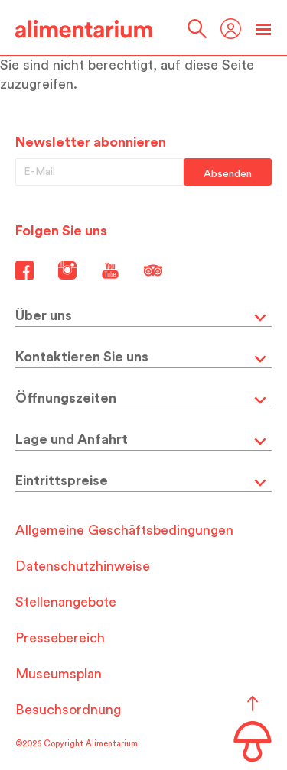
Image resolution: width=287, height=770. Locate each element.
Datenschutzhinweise (82, 566)
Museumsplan (58, 674)
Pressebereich (60, 638)
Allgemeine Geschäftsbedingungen (124, 530)
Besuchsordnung (68, 710)
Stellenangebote (65, 602)
